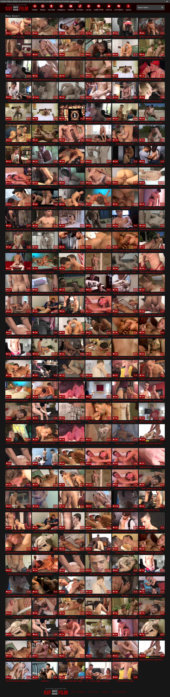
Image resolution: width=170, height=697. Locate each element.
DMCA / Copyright (78, 692)
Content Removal (119, 692)
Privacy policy (93, 692)
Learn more (74, 1)
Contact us (105, 692)
